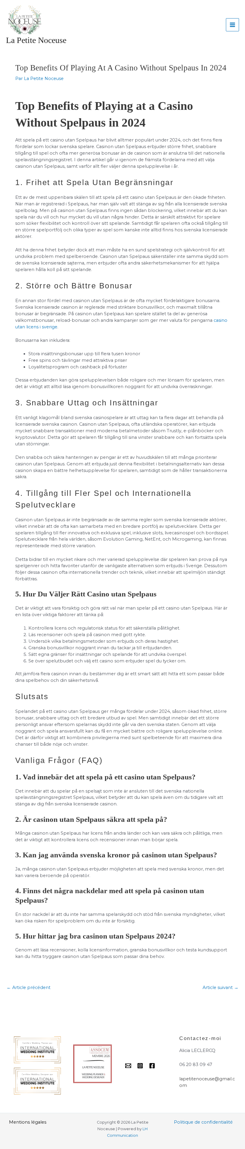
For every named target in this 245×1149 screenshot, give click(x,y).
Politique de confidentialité (203, 1122)
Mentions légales (27, 1122)
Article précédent (28, 987)
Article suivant (220, 987)
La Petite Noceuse (36, 40)
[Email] (128, 1066)
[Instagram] (140, 1066)
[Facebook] (152, 1066)
